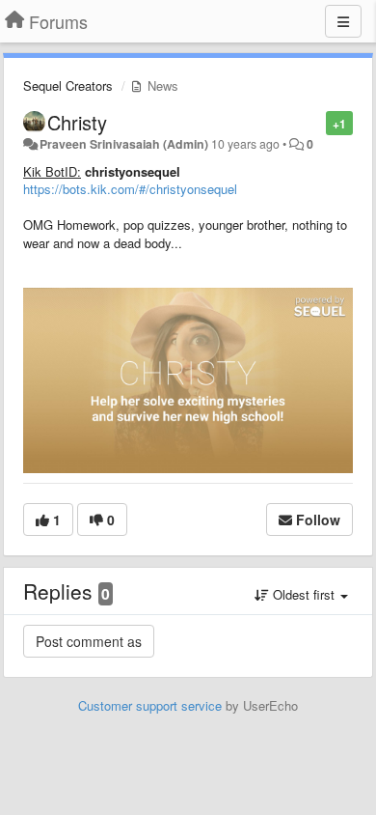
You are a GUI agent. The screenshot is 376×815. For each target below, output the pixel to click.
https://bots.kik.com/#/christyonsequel (130, 189)
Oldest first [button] (303, 594)
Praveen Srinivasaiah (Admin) (124, 144)
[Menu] (343, 21)
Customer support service (150, 705)
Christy (77, 122)
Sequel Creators (68, 85)
